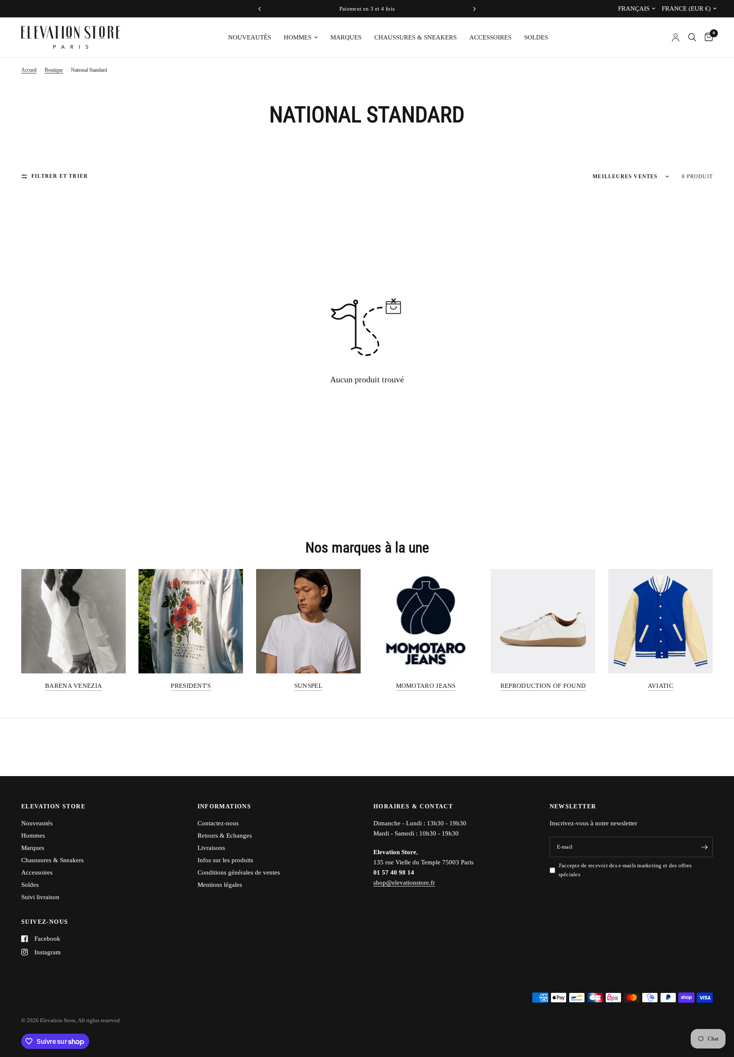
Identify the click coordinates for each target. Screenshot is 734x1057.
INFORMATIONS (224, 807)
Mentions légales (220, 884)
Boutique (54, 70)
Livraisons (211, 847)
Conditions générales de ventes (239, 872)
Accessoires (490, 37)
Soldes (536, 37)
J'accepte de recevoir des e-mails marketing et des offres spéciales (625, 870)
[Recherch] (692, 37)
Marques (345, 37)
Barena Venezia (73, 685)
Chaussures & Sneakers (415, 37)
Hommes (297, 37)
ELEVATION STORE (53, 807)
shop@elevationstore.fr (404, 882)
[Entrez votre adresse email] (704, 847)
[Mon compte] (675, 37)
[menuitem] (249, 37)
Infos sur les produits (225, 860)
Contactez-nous (218, 823)
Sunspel (308, 685)
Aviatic (660, 685)
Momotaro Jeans (426, 685)
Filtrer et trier (59, 176)
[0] (706, 37)
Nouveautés (249, 37)
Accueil (29, 70)
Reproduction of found (543, 685)
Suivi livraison (40, 897)
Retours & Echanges (225, 835)
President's (191, 685)
